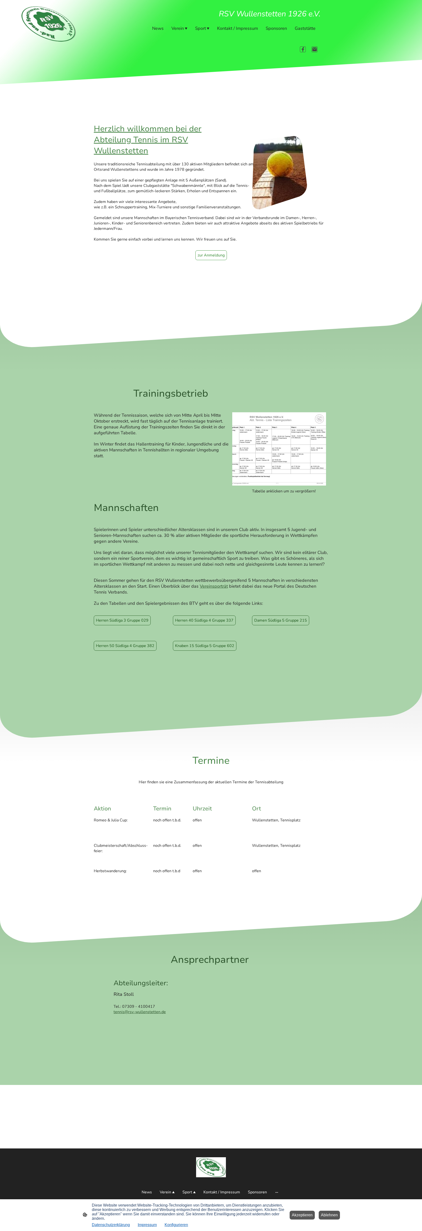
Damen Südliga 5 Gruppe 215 (280, 620)
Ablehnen (329, 1215)
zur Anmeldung (211, 255)
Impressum (147, 1225)
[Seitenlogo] (211, 1167)
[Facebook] (303, 49)
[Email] (314, 49)
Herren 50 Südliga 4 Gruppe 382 (125, 645)
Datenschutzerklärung (111, 1225)
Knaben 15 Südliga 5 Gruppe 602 (204, 645)
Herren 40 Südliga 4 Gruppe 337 (204, 620)
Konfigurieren (176, 1225)
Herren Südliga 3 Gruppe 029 (122, 620)
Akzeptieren (302, 1215)
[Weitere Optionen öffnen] (277, 1192)
